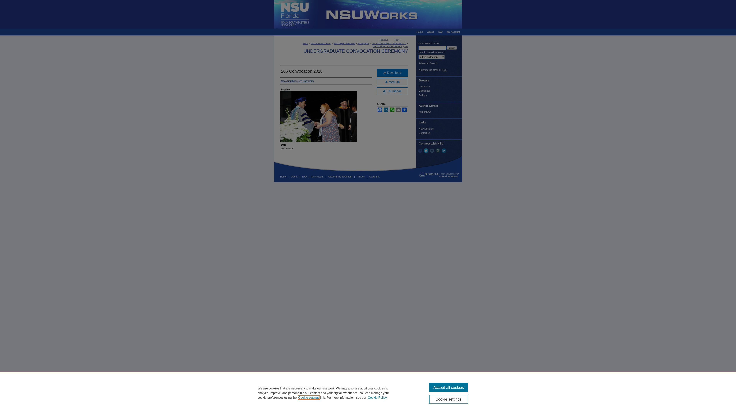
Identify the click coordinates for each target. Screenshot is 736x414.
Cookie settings (308, 397)
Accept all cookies (448, 387)
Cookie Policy (377, 397)
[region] (368, 393)
